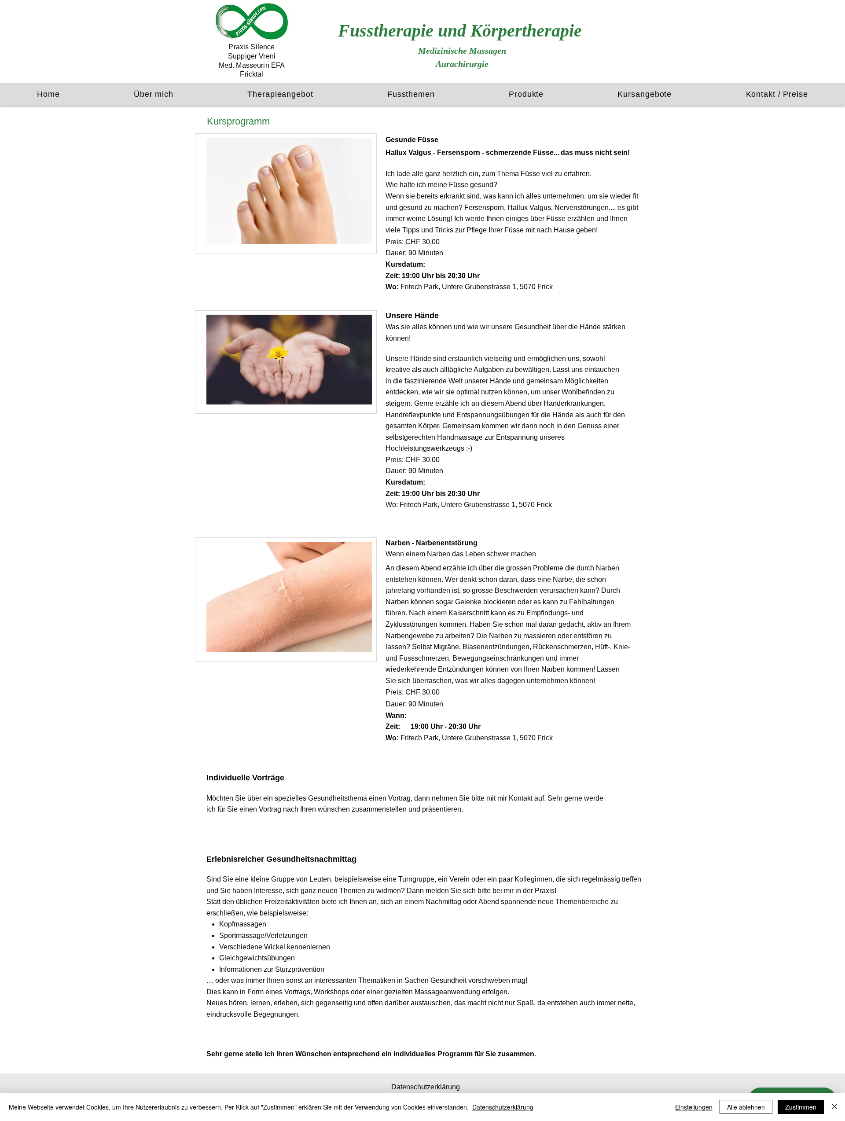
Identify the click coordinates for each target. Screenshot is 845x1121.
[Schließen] (834, 1107)
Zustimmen (800, 1107)
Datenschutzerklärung (502, 1107)
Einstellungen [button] (694, 1107)
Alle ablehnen (746, 1107)
